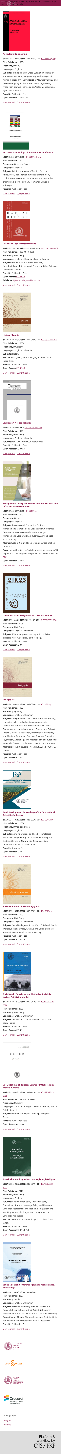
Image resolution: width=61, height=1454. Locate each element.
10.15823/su (46, 911)
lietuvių (7, 1424)
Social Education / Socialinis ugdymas (21, 906)
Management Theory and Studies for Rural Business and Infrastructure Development (30, 505)
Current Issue (23, 102)
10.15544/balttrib (33, 157)
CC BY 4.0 (20, 368)
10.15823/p (46, 704)
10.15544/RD (47, 819)
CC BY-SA (20, 276)
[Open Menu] (3, 3)
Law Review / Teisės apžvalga (17, 422)
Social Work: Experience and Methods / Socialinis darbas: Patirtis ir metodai (27, 995)
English (7, 1420)
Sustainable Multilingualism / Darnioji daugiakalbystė (29, 1179)
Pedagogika (8, 699)
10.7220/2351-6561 (49, 620)
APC (5, 557)
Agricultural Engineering (15, 54)
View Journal (9, 102)
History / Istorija (11, 335)
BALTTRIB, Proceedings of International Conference (28, 152)
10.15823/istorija (49, 339)
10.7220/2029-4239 (33, 427)
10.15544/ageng (48, 58)
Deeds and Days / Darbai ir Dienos (19, 243)
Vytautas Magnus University (26, 280)
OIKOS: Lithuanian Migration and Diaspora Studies (27, 615)
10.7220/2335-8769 (49, 248)
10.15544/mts (31, 511)
